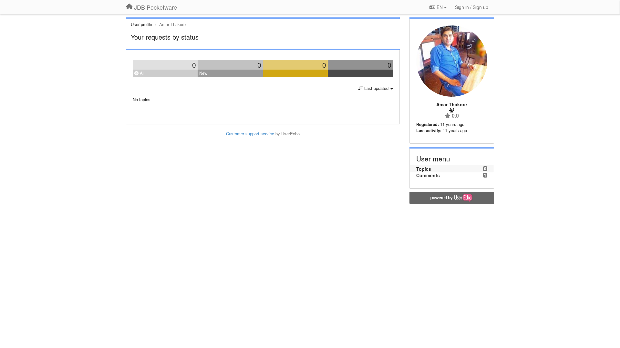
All (142, 73)
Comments (428, 175)
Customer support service (250, 133)
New (203, 73)
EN (439, 7)
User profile (141, 24)
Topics (423, 169)
